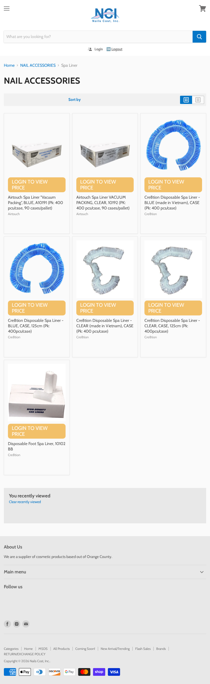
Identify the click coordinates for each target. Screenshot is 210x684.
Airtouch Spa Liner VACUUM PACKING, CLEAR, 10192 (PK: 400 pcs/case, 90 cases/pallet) (103, 202)
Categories (11, 649)
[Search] (199, 37)
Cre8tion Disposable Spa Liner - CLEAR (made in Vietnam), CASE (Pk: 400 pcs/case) (104, 326)
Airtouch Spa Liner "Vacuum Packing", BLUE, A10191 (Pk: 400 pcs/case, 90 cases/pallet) (35, 202)
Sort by (74, 100)
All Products (61, 649)
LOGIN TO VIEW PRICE (30, 185)
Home (9, 65)
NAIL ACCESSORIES (38, 65)
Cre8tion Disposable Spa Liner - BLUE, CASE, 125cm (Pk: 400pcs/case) (36, 326)
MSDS (43, 649)
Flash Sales (143, 649)
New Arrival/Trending (115, 649)
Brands (161, 649)
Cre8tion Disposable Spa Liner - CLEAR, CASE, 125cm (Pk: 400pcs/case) (172, 326)
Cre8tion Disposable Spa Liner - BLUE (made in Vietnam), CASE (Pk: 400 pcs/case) (172, 202)
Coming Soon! (85, 649)
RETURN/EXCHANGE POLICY (24, 654)
